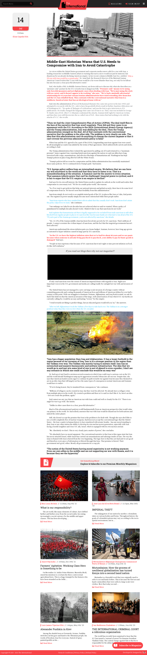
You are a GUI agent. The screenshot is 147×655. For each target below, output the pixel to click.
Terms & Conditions (65, 652)
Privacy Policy (79, 652)
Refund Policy (91, 652)
